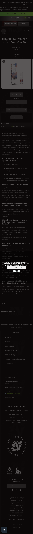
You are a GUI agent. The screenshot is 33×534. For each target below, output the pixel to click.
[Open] (4, 530)
